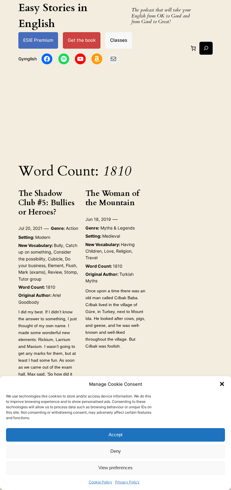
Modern (42, 237)
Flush (71, 265)
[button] (222, 384)
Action (72, 228)
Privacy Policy (127, 482)
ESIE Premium (38, 40)
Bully (58, 245)
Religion (123, 251)
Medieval (111, 236)
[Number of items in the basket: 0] (193, 48)
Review (55, 272)
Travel (91, 257)
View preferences (115, 467)
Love (109, 251)
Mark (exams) (31, 272)
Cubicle (55, 258)
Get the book (82, 40)
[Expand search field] (205, 48)
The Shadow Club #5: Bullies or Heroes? (46, 203)
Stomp (70, 272)
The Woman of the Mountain (112, 198)
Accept (115, 434)
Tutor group (30, 279)
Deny (115, 451)
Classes (118, 40)
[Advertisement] (115, 112)
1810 (50, 287)
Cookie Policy (100, 482)
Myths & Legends (117, 227)
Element (55, 265)
